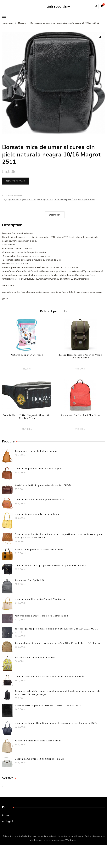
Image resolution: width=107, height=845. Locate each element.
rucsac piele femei (86, 199)
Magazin (9, 821)
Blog (7, 815)
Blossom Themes (41, 840)
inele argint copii (45, 199)
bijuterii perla (14, 199)
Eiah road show (59, 6)
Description (54, 214)
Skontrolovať (15, 181)
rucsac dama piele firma (65, 199)
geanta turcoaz (29, 199)
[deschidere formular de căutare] (96, 6)
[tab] (55, 214)
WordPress (70, 840)
